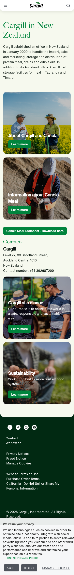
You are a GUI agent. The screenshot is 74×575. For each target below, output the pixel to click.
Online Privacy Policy (23, 558)
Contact (12, 438)
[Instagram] (26, 427)
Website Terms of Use (22, 474)
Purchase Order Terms (22, 478)
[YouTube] (34, 427)
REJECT (29, 568)
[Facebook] (18, 427)
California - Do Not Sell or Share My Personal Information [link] (32, 486)
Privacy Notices (17, 453)
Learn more (19, 144)
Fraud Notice (16, 458)
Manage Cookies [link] (18, 463)
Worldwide (13, 443)
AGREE (11, 568)
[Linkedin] (9, 427)
